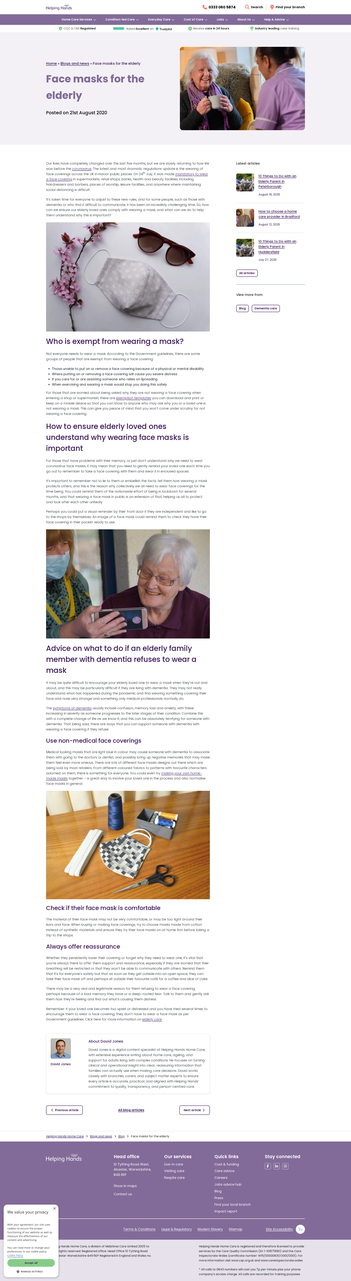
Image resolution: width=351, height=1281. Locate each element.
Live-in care (173, 1164)
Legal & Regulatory (176, 1229)
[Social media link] (268, 1166)
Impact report (225, 1211)
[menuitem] (79, 19)
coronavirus (81, 168)
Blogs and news (75, 63)
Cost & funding (226, 1164)
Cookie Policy (15, 1255)
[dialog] (31, 1241)
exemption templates (133, 398)
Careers (221, 1177)
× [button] (54, 1208)
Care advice (224, 1171)
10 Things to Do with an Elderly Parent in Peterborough (277, 181)
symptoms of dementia (72, 708)
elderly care (152, 1019)
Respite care (174, 1177)
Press (218, 1198)
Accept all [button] (31, 1263)
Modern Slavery (210, 1229)
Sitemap (235, 1229)
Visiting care (174, 1171)
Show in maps (125, 1186)
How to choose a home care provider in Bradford (279, 214)
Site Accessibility (279, 1229)
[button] (31, 1271)
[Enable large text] (300, 1229)
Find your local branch (232, 1204)
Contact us (123, 1194)
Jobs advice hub (227, 1184)
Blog (121, 1136)
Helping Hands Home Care (65, 1136)
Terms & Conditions (139, 1229)
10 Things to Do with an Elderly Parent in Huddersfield (277, 246)
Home (51, 63)
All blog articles (131, 1110)
